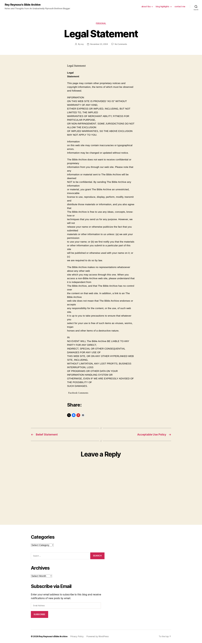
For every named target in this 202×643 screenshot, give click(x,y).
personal (101, 23)
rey (82, 44)
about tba (146, 6)
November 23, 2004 (99, 44)
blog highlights (162, 6)
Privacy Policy (77, 636)
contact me (180, 6)
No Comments (121, 44)
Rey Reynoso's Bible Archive (23, 4)
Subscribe (39, 614)
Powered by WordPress (97, 636)
